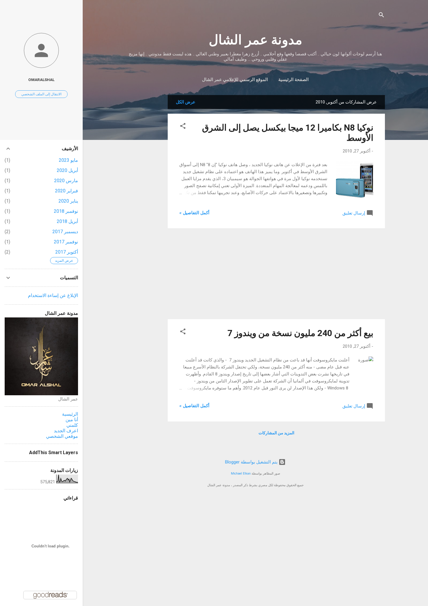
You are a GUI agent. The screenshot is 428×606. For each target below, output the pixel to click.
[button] (182, 126)
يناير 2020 (68, 201)
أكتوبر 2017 (66, 252)
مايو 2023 (68, 160)
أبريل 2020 (67, 170)
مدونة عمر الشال (255, 40)
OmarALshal (41, 79)
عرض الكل (185, 102)
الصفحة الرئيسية (293, 79)
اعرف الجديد (66, 430)
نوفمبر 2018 (66, 211)
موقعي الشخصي (62, 436)
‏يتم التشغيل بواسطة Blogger (252, 462)
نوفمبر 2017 (66, 242)
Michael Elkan (241, 473)
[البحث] (381, 16)
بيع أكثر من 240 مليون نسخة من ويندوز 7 (300, 333)
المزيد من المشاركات (276, 433)
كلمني (72, 425)
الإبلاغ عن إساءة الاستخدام (53, 295)
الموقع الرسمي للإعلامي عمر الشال (235, 79)
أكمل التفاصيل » (194, 212)
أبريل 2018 (67, 221)
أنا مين (72, 419)
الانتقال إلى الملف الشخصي (41, 94)
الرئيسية (70, 414)
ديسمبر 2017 (65, 231)
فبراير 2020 (66, 191)
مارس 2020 (66, 180)
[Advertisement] (144, 182)
